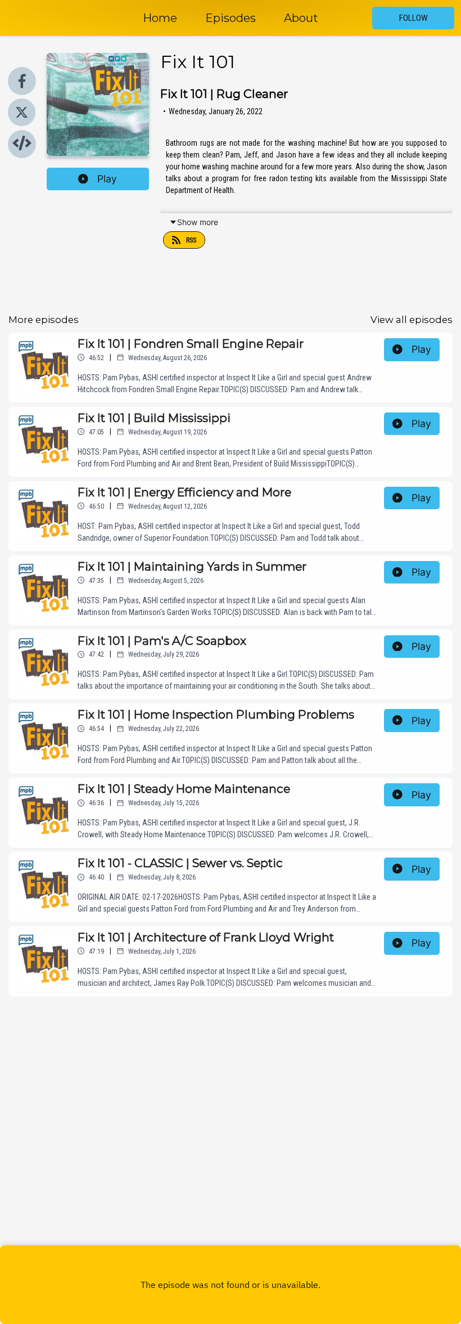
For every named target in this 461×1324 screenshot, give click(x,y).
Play (107, 179)
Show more (197, 222)
